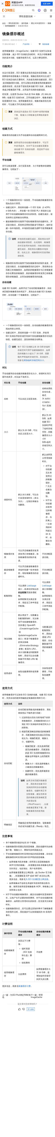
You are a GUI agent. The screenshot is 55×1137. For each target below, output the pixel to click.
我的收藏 (45, 44)
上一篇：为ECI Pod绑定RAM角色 (16, 995)
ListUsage (31, 585)
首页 (4, 23)
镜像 (49, 23)
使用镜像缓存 (10, 25)
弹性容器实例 (13, 23)
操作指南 (24, 23)
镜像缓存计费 (24, 986)
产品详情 (26, 44)
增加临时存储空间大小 (34, 360)
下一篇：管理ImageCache (37, 995)
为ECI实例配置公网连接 (37, 879)
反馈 (32, 1009)
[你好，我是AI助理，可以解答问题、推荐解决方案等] (39, 10)
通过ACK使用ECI (38, 23)
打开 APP (46, 3)
